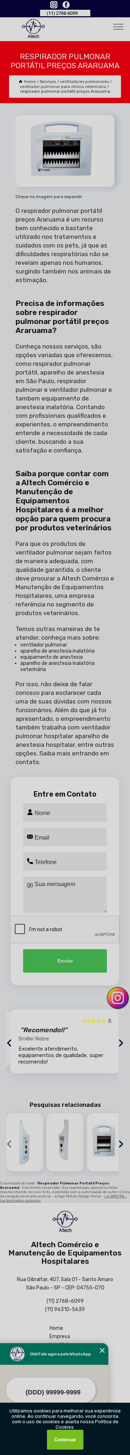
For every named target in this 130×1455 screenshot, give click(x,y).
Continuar (65, 1439)
